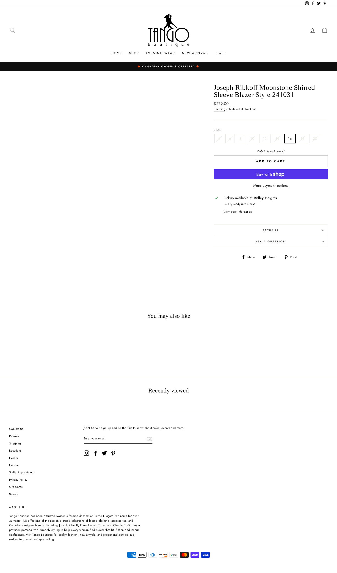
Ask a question (270, 241)
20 (315, 138)
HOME (116, 53)
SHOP (134, 53)
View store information (238, 212)
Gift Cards (16, 487)
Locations (15, 450)
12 (265, 138)
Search (13, 494)
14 (277, 138)
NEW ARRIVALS (196, 53)
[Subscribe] (149, 439)
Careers (14, 465)
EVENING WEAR (160, 53)
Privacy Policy (18, 479)
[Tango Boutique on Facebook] (95, 453)
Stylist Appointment (21, 472)
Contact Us (16, 429)
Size (218, 130)
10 (252, 138)
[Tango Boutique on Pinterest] (113, 453)
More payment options (270, 185)
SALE (221, 53)
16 (290, 138)
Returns (271, 230)
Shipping (219, 109)
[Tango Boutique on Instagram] (86, 453)
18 (302, 138)
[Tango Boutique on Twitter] (104, 453)
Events (13, 458)
